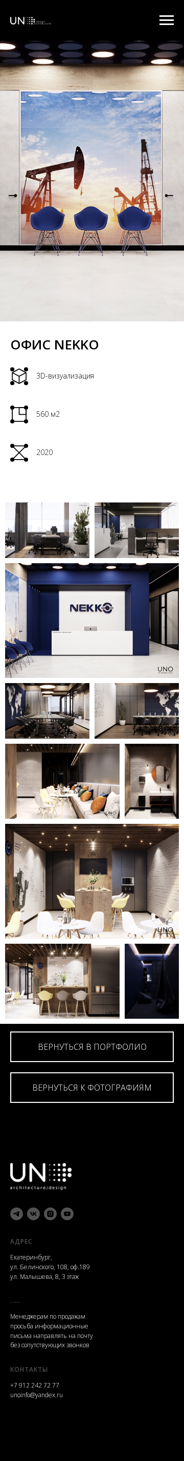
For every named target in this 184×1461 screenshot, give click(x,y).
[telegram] (16, 1213)
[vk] (33, 1213)
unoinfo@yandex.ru (36, 1395)
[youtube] (67, 1213)
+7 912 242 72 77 (34, 1385)
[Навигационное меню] (166, 20)
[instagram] (50, 1213)
